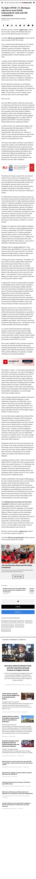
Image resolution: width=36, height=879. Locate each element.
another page (18, 247)
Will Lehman (30, 479)
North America (6, 630)
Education (28, 621)
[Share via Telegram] (16, 25)
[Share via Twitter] (8, 25)
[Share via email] (20, 25)
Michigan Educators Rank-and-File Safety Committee (13, 18)
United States (19, 626)
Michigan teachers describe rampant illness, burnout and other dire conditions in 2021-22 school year (14, 590)
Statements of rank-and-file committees (12, 621)
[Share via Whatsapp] (12, 25)
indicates (24, 228)
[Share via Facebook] (3, 25)
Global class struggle (7, 626)
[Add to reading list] (32, 25)
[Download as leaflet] (24, 25)
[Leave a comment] (28, 25)
